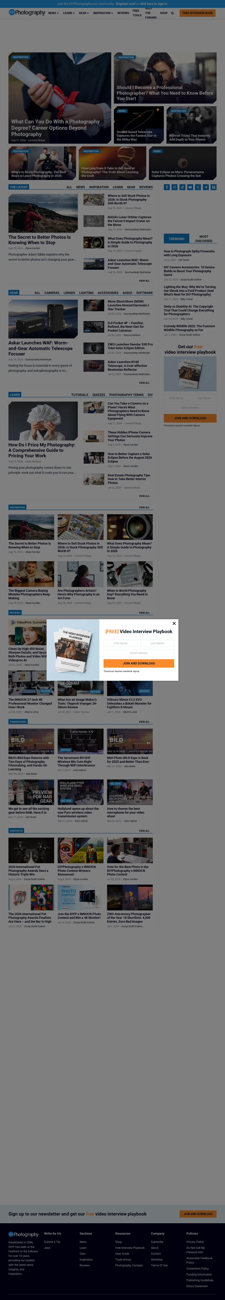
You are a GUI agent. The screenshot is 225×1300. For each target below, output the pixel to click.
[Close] (174, 623)
